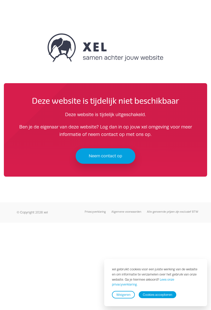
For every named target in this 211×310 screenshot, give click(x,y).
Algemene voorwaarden (126, 211)
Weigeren (123, 295)
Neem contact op (105, 155)
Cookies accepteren (157, 295)
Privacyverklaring (95, 211)
